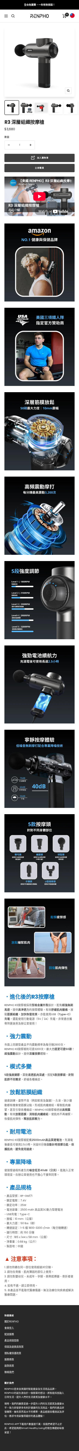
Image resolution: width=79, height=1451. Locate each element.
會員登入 (9, 1328)
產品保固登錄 (11, 1340)
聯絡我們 (9, 1372)
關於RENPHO (11, 1321)
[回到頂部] (69, 1427)
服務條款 (9, 1359)
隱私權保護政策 (12, 1353)
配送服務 (9, 1334)
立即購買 (39, 167)
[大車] (64, 16)
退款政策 (9, 1365)
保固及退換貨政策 (14, 1346)
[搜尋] (13, 16)
